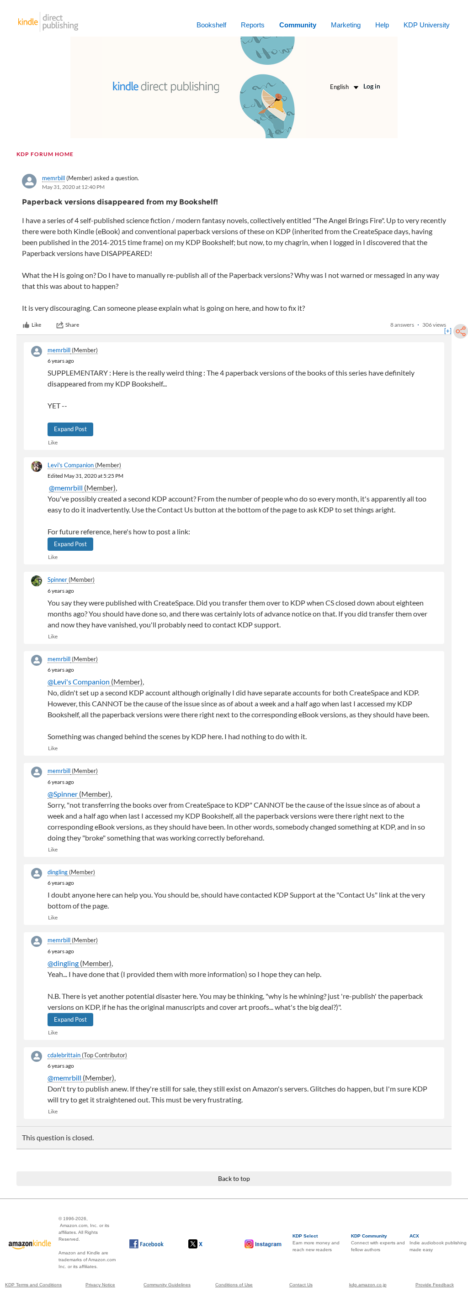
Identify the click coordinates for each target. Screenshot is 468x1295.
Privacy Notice (100, 1284)
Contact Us (301, 1284)
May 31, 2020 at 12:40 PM (73, 186)
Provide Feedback (434, 1284)
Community (297, 25)
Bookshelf (211, 25)
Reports (253, 25)
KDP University (427, 25)
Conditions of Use (234, 1284)
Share (72, 324)
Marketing (346, 25)
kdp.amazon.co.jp (368, 1284)
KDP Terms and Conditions (33, 1284)
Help (382, 25)
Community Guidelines (167, 1284)
